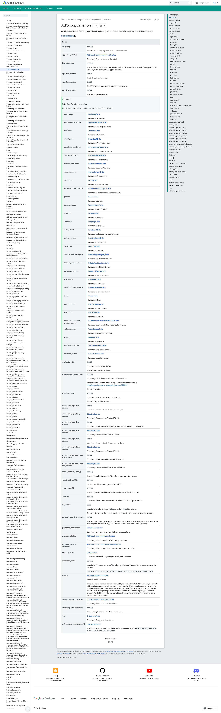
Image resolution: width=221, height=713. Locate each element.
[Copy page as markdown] (101, 26)
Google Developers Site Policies (94, 653)
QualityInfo (92, 553)
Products (71, 20)
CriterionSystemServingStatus (100, 599)
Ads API (20, 2)
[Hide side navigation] (27, 709)
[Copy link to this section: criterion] (73, 99)
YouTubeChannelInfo (97, 345)
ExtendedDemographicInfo (99, 188)
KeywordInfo (93, 213)
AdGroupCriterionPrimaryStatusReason (104, 544)
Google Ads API (82, 20)
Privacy (43, 708)
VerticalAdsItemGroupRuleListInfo (103, 321)
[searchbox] (15, 15)
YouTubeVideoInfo (96, 354)
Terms (36, 708)
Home (63, 20)
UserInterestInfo (96, 304)
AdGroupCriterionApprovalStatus (101, 55)
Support (60, 8)
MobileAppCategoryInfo (98, 255)
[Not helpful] (158, 19)
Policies (50, 8)
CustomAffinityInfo (97, 155)
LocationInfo (94, 246)
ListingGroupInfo (96, 238)
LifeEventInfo (94, 230)
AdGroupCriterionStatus (97, 575)
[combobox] (180, 3)
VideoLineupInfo (95, 329)
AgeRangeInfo (94, 114)
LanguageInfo (94, 221)
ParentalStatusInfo (97, 271)
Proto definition (67, 36)
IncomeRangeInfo (95, 205)
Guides (6, 8)
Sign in (215, 3)
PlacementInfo (94, 279)
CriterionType (93, 616)
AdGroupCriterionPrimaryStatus (101, 536)
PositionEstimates (95, 528)
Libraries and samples (33, 8)
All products (128, 699)
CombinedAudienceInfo (98, 147)
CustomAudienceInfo (97, 164)
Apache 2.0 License (63, 653)
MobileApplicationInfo (98, 263)
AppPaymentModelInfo (97, 122)
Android (62, 699)
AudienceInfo (94, 131)
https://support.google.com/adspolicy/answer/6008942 (107, 385)
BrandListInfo (94, 139)
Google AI (115, 699)
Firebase (83, 699)
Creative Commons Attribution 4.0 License (119, 651)
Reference (17, 8)
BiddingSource (93, 414)
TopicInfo (92, 296)
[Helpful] (154, 19)
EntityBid (92, 180)
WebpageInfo (93, 337)
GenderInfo (93, 197)
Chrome (73, 699)
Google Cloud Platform (99, 699)
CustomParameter (94, 624)
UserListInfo (94, 312)
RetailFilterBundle (97, 288)
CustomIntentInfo (96, 172)
